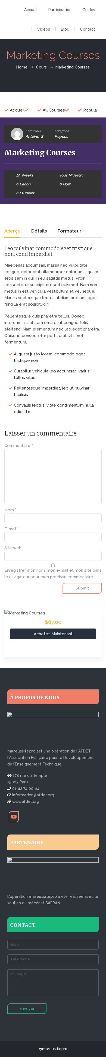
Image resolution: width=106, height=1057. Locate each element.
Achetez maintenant (53, 633)
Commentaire (18, 445)
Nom (10, 510)
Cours (41, 67)
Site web (12, 547)
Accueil (31, 10)
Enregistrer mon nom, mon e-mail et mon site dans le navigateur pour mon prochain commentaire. (53, 573)
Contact (87, 29)
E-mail (11, 528)
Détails (39, 231)
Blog (65, 29)
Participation (59, 10)
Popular (61, 136)
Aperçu (12, 231)
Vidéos (43, 29)
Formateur (33, 131)
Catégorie (62, 131)
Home (21, 67)
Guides (88, 10)
